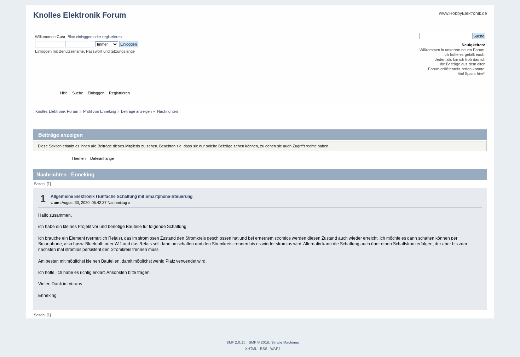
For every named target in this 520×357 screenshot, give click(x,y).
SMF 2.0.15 (235, 342)
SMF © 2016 (259, 342)
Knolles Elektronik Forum (79, 15)
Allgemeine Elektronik (73, 196)
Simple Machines (285, 342)
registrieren (112, 37)
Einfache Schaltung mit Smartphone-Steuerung (145, 196)
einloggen (84, 37)
